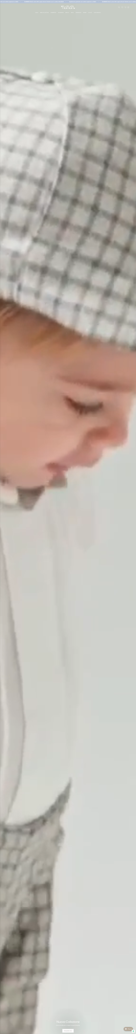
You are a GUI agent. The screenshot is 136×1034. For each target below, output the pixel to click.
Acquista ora (68, 1030)
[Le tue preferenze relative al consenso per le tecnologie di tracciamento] (133, 1031)
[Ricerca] (119, 7)
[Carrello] (125, 7)
